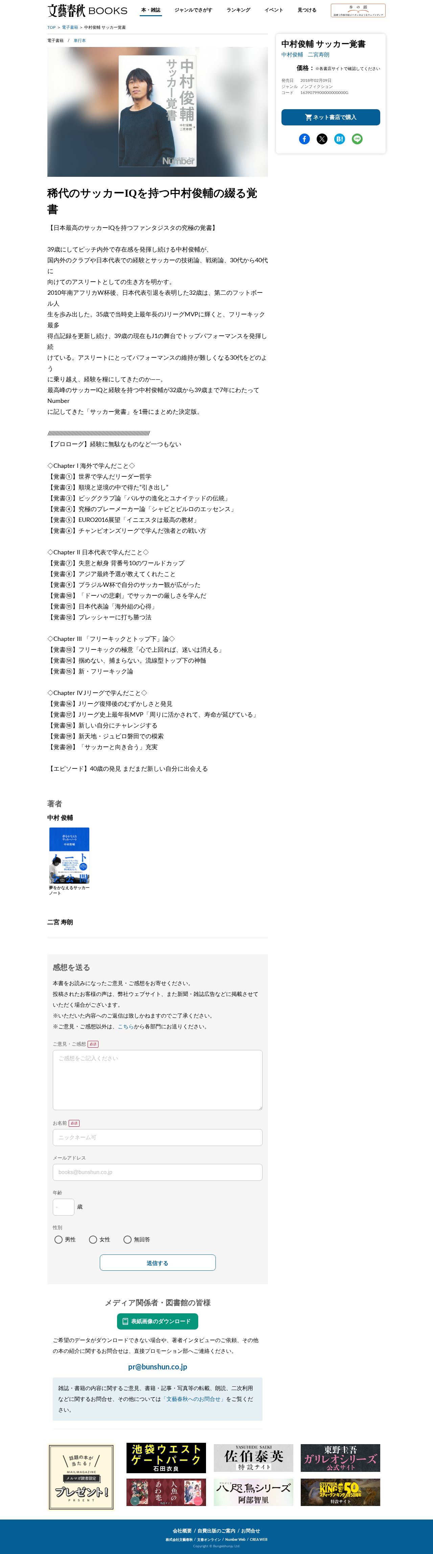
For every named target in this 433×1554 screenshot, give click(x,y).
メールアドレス (69, 1158)
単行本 (80, 41)
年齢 (57, 1193)
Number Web (235, 1539)
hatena (339, 139)
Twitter (322, 139)
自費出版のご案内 (216, 1531)
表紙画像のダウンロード (161, 1321)
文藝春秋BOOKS (87, 10)
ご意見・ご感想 (69, 1044)
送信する (157, 1263)
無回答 (142, 1239)
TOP (51, 27)
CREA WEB (259, 1539)
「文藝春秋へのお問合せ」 (193, 1399)
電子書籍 (70, 27)
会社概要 (182, 1531)
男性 (70, 1239)
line (357, 139)
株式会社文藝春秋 (179, 1539)
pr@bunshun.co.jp (157, 1367)
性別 (57, 1227)
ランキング (238, 10)
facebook (304, 139)
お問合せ (250, 1531)
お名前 (60, 1123)
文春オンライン (209, 1539)
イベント (274, 10)
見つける (307, 10)
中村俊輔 (292, 54)
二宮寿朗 (318, 54)
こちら (126, 1026)
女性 (104, 1239)
